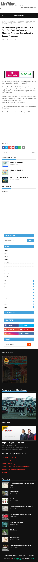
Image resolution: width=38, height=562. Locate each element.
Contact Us (31, 555)
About (24, 555)
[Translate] (29, 344)
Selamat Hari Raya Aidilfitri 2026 (19, 178)
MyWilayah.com (19, 15)
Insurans (7, 268)
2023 (19, 289)
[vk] (26, 333)
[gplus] (11, 329)
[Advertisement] (19, 55)
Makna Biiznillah (14, 530)
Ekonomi (7, 262)
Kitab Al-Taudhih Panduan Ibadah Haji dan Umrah (16, 466)
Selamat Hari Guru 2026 (16, 170)
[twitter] (26, 325)
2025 (19, 283)
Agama (6, 250)
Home (3, 21)
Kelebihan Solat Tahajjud (9, 464)
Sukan (6, 276)
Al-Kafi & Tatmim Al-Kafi (9, 458)
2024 (19, 286)
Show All (4, 472)
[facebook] (11, 325)
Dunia (6, 259)
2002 (19, 307)
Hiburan (7, 265)
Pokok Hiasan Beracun (15, 499)
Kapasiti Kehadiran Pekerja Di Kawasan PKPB (20, 545)
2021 (19, 295)
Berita (7, 21)
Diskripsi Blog (8, 555)
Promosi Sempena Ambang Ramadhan (13, 469)
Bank (6, 253)
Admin (4, 39)
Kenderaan (7, 271)
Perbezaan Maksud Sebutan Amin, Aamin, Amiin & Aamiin (22, 484)
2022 (19, 292)
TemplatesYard (17, 558)
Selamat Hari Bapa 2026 (16, 162)
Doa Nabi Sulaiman (14, 491)
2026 (19, 281)
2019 (19, 301)
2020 (19, 298)
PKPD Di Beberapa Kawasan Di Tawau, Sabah (20, 514)
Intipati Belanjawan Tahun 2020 (13, 443)
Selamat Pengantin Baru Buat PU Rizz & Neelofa (21, 507)
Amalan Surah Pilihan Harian (16, 522)
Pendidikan (7, 273)
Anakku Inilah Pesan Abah (9, 461)
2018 (19, 304)
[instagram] (11, 333)
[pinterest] (26, 329)
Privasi (15, 555)
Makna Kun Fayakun (14, 538)
